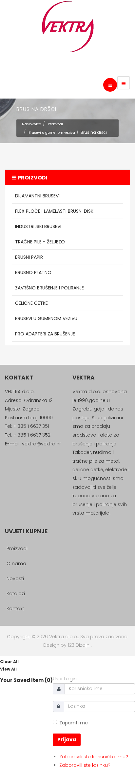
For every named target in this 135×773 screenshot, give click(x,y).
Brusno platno (33, 272)
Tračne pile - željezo (40, 242)
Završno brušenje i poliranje (49, 288)
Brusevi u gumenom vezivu (52, 132)
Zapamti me (73, 722)
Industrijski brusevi (38, 226)
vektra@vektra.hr (41, 444)
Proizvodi (55, 124)
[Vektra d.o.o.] (67, 27)
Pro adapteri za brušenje (45, 334)
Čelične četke (31, 303)
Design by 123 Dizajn (67, 645)
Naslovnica (31, 124)
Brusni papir (29, 257)
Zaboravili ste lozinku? (84, 765)
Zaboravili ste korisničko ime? (93, 756)
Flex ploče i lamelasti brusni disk (54, 211)
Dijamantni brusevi (37, 196)
